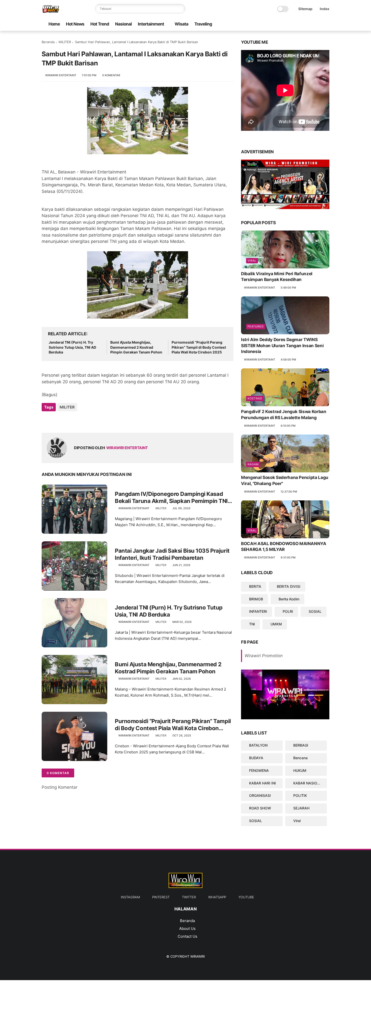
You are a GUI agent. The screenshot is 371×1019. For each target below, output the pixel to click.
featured (256, 326)
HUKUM (299, 770)
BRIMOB (256, 599)
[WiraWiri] (51, 11)
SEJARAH (301, 808)
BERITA (255, 586)
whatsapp (217, 897)
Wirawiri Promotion (264, 655)
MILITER (65, 42)
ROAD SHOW (260, 808)
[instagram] (318, 24)
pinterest (161, 897)
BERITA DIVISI (288, 586)
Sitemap (305, 9)
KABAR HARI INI (262, 783)
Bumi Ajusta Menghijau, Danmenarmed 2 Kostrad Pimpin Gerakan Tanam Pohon (136, 347)
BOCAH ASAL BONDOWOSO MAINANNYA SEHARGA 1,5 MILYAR (283, 546)
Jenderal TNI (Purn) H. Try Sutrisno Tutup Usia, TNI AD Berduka (72, 347)
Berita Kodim (289, 599)
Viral (252, 260)
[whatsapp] (294, 24)
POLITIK (300, 795)
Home (54, 24)
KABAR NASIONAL (308, 783)
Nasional (123, 24)
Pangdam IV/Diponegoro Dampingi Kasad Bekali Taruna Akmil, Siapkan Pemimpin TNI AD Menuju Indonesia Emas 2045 (171, 498)
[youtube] (286, 24)
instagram (130, 897)
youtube (246, 897)
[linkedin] (86, 420)
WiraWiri (197, 956)
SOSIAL (315, 611)
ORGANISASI (260, 795)
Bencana (300, 758)
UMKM (276, 624)
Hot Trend (99, 24)
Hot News (75, 24)
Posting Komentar (59, 787)
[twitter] (302, 24)
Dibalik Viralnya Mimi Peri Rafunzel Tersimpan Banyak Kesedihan (276, 276)
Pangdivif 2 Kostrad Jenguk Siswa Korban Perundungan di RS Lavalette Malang (283, 414)
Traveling (203, 24)
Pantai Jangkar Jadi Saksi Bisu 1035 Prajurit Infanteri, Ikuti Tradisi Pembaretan (172, 554)
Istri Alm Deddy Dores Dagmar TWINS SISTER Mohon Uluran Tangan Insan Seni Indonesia (282, 345)
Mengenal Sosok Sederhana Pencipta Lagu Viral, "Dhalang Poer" (284, 480)
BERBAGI (300, 745)
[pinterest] (310, 24)
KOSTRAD (255, 398)
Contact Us (187, 936)
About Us (187, 928)
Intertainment (151, 24)
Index (324, 9)
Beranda (48, 42)
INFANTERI (258, 611)
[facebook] (326, 24)
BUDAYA (256, 758)
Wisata (181, 24)
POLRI (288, 611)
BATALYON (258, 745)
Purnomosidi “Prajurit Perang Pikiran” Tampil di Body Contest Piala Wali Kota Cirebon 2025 (199, 347)
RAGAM (253, 464)
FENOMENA (259, 770)
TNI (252, 624)
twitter (189, 897)
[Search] (180, 9)
